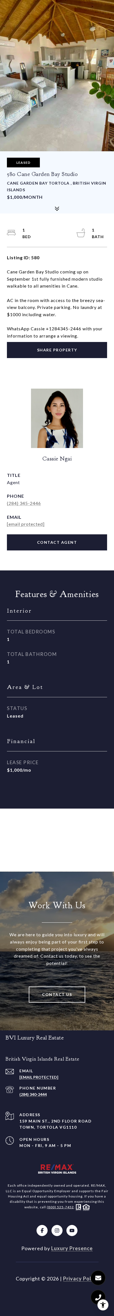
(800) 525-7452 (60, 1207)
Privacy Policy (81, 1278)
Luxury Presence (72, 1248)
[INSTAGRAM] (57, 1230)
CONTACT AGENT (57, 542)
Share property (57, 350)
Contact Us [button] (57, 994)
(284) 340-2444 (33, 1094)
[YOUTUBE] (71, 1230)
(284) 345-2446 (24, 503)
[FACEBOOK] (42, 1230)
